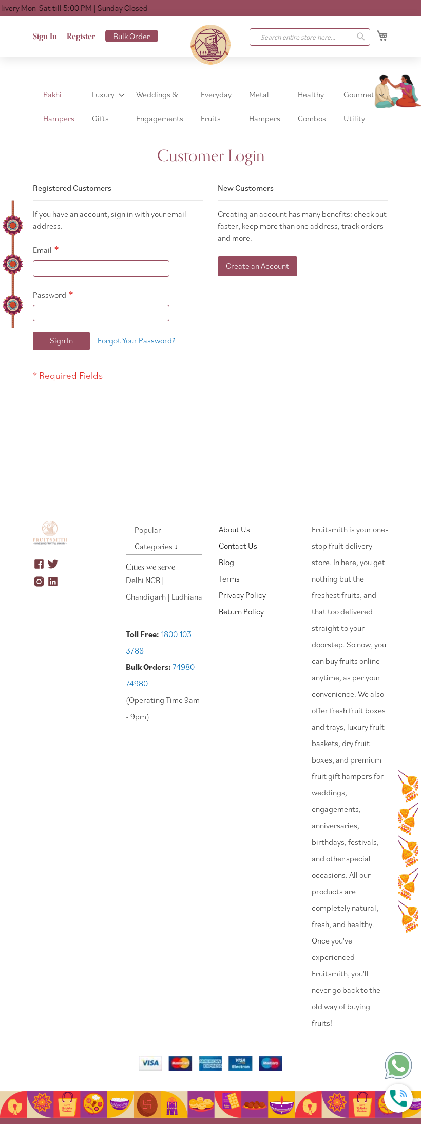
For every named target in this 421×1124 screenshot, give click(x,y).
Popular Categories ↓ (156, 537)
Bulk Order (131, 36)
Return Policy (241, 611)
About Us (234, 529)
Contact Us (238, 545)
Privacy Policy (242, 595)
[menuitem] (59, 106)
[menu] (210, 106)
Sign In (45, 36)
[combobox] (310, 37)
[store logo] (210, 44)
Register (81, 36)
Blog (226, 562)
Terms (229, 578)
